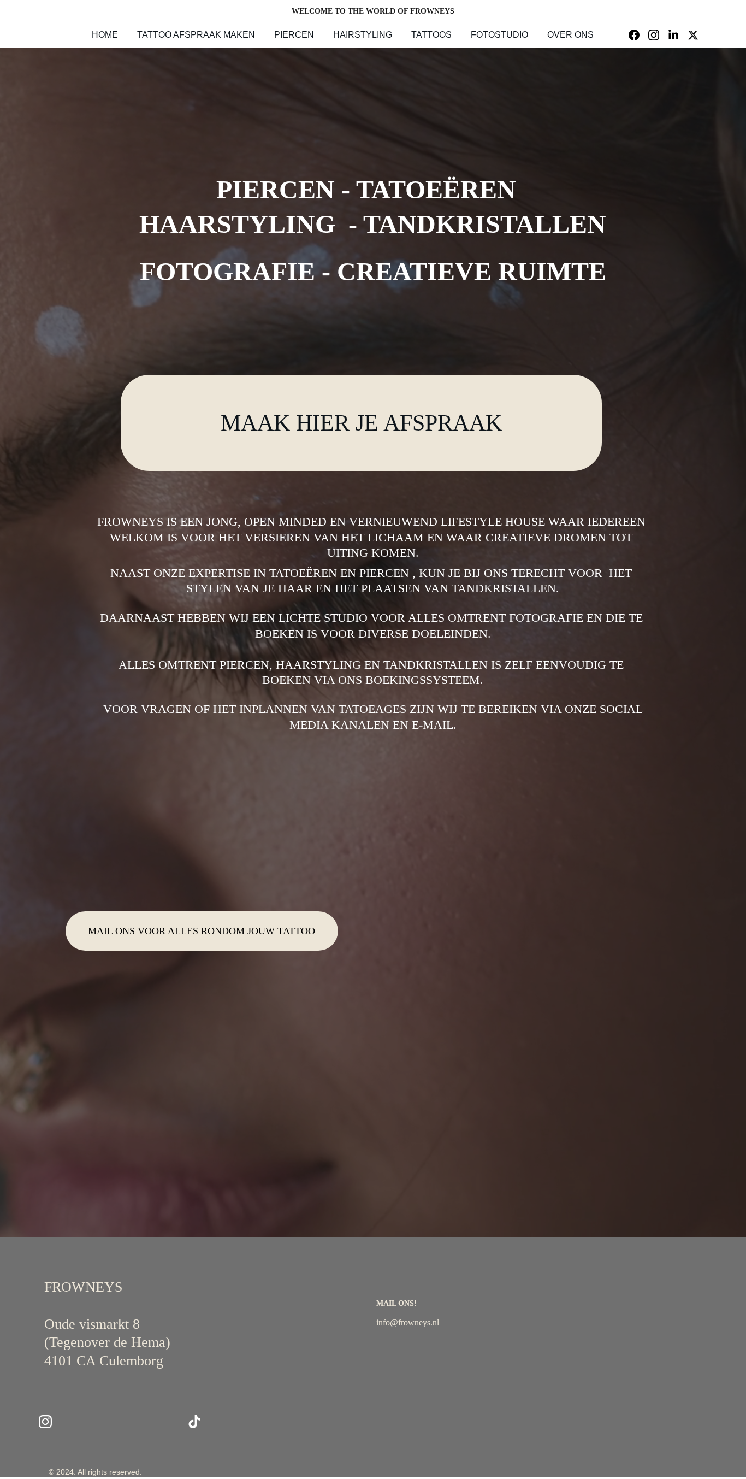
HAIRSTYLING (362, 34)
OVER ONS (570, 34)
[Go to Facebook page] (638, 35)
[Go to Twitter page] (693, 35)
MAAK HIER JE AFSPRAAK (361, 422)
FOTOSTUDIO (499, 34)
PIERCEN (294, 34)
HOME (105, 34)
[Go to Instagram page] (658, 35)
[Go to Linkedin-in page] (678, 35)
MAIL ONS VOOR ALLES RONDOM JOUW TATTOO (201, 931)
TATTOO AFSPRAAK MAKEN (196, 34)
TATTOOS (431, 34)
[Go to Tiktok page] (194, 1421)
